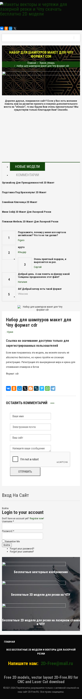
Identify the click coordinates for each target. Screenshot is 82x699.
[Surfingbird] (41, 388)
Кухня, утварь (47, 62)
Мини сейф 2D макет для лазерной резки (26, 211)
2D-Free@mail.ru (57, 663)
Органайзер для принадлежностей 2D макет (28, 182)
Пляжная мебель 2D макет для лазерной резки (30, 221)
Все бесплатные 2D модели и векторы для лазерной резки (41, 651)
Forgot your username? (22, 551)
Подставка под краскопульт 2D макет (24, 192)
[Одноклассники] (6, 28)
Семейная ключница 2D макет (19, 202)
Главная (31, 62)
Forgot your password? (22, 548)
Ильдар (22, 252)
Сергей (38, 267)
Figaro (21, 240)
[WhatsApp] (47, 388)
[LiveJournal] (36, 388)
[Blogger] (30, 388)
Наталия (22, 281)
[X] (15, 28)
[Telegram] (53, 388)
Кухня (10, 332)
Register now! (37, 518)
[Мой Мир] (10, 28)
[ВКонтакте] (2, 28)
